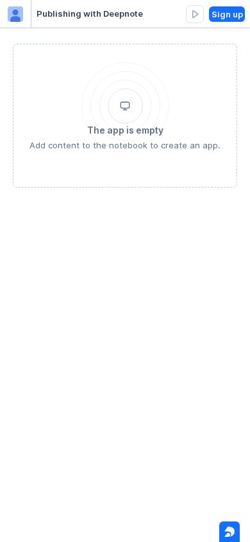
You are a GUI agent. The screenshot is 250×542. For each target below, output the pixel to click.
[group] (195, 14)
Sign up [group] (227, 14)
